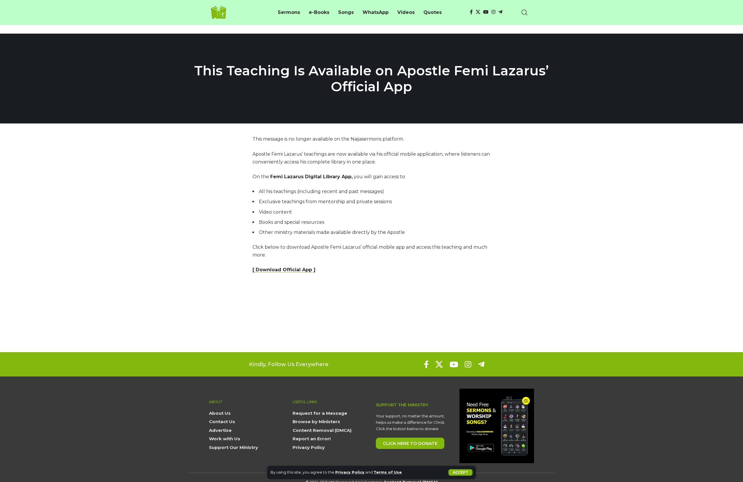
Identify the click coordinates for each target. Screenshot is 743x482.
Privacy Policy (350, 472)
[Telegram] (500, 12)
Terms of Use (388, 472)
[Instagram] (493, 12)
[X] (478, 12)
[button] (460, 472)
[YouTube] (486, 12)
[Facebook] (471, 12)
